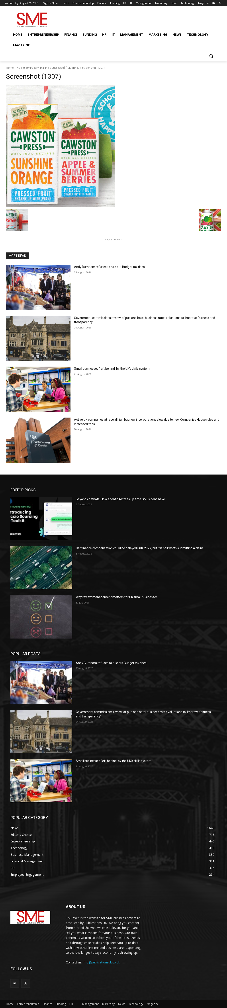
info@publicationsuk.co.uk (101, 962)
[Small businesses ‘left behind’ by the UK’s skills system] (38, 389)
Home (10, 68)
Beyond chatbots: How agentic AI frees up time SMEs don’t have (120, 499)
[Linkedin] (213, 3)
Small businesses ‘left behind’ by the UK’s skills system (112, 368)
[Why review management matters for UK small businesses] (41, 616)
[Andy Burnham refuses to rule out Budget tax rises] (38, 287)
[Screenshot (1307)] (113, 146)
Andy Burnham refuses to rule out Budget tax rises (109, 267)
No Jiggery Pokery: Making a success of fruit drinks (48, 68)
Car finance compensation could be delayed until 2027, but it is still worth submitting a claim (139, 548)
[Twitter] (219, 3)
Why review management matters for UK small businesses (117, 597)
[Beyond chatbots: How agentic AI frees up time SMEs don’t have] (41, 518)
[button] (211, 56)
